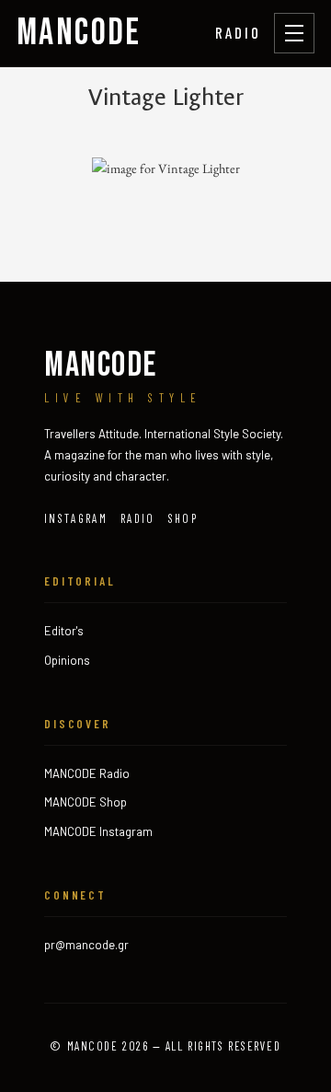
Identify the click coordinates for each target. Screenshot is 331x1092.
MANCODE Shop (85, 802)
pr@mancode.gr (86, 944)
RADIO (238, 32)
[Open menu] (294, 33)
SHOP (183, 518)
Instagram (76, 518)
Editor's (64, 630)
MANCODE (79, 33)
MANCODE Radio (87, 773)
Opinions (67, 660)
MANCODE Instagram (98, 831)
